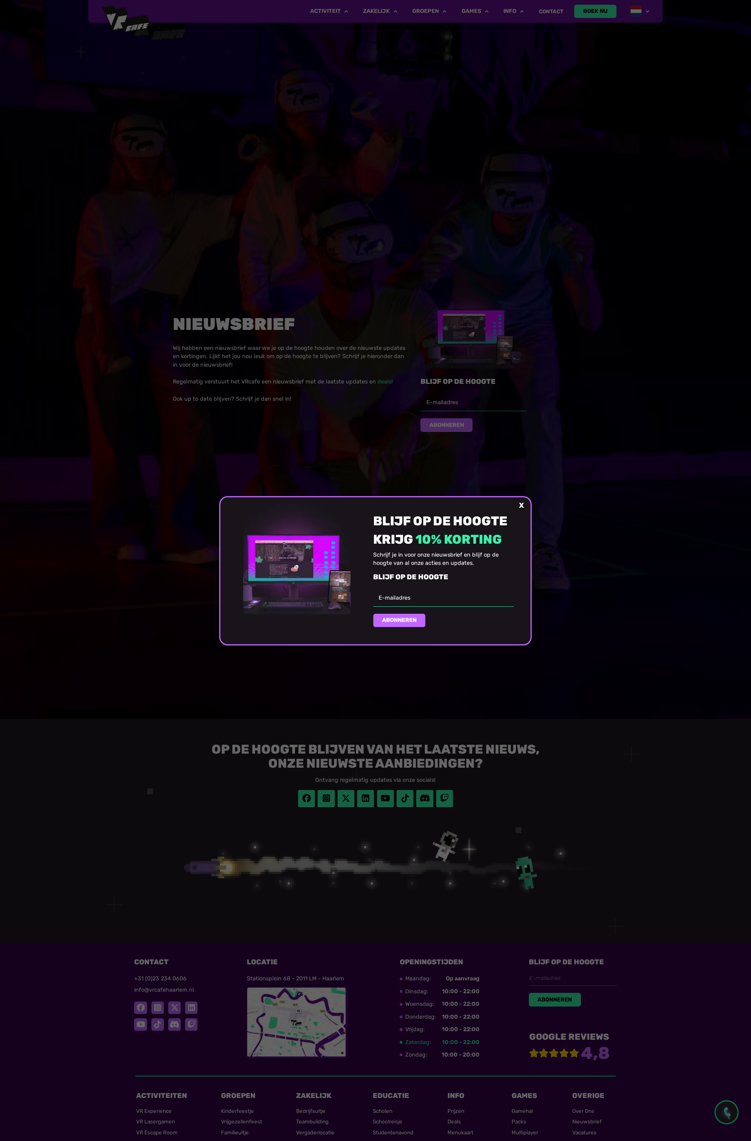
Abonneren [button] (399, 620)
